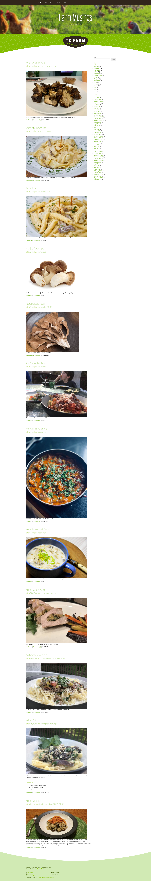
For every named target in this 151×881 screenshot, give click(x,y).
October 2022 (97, 118)
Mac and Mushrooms (32, 188)
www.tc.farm (30, 874)
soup (46, 804)
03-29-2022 (61, 804)
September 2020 (98, 160)
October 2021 (97, 137)
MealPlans (97, 80)
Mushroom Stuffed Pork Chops (35, 590)
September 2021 (98, 139)
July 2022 (96, 124)
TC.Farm (29, 2)
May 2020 (96, 165)
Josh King (32, 804)
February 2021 (98, 151)
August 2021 (97, 141)
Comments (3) (37, 712)
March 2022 (97, 131)
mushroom (43, 66)
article (95, 72)
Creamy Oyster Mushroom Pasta (36, 128)
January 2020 (97, 172)
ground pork (45, 659)
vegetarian (55, 66)
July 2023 (96, 104)
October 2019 (97, 176)
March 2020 (97, 169)
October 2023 (97, 99)
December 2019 (98, 174)
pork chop (50, 593)
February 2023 (98, 113)
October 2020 (97, 158)
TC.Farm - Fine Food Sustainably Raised (75, 42)
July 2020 (96, 164)
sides (39, 804)
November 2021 (98, 136)
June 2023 (97, 106)
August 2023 (97, 103)
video (95, 91)
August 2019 (97, 179)
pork (41, 593)
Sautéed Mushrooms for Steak (35, 304)
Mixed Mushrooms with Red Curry (36, 428)
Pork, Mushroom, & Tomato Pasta (36, 655)
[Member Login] (71, 1)
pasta (49, 659)
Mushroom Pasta (31, 720)
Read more (29, 119)
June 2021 (97, 144)
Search (96, 57)
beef (95, 87)
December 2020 (98, 155)
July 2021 (96, 143)
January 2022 (97, 134)
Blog (38, 2)
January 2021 (97, 153)
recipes (39, 66)
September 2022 (98, 120)
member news (98, 75)
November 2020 (98, 157)
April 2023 (96, 110)
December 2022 (98, 117)
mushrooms (49, 66)
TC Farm (38, 877)
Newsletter (97, 73)
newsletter (97, 68)
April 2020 (96, 167)
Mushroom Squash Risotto (34, 801)
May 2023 (96, 108)
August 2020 (97, 162)
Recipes (47, 2)
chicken (96, 84)
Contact (57, 2)
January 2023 (97, 115)
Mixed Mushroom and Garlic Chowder (37, 529)
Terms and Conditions (48, 877)
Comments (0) (37, 119)
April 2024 (96, 97)
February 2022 (98, 132)
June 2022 (97, 125)
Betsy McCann (33, 593)
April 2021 (96, 148)
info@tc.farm (30, 872)
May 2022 (96, 127)
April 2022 (96, 129)
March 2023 (97, 111)
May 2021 (96, 146)
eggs (95, 82)
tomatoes (63, 659)
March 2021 (97, 150)
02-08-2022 (55, 804)
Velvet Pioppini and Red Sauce (35, 363)
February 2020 (98, 171)
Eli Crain (32, 66)
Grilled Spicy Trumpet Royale (35, 248)
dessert (96, 85)
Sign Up (66, 2)
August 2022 (97, 122)
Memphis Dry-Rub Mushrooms (35, 63)
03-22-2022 (49, 307)
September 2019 (98, 178)
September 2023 (98, 101)
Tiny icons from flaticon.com (32, 875)
